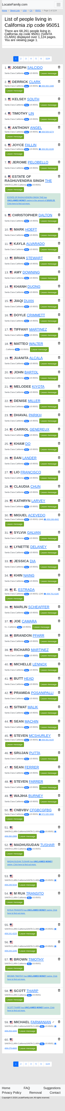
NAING (28, 575)
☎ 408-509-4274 (46, 132)
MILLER (34, 401)
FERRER (32, 767)
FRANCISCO (31, 472)
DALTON (45, 215)
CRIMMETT (36, 315)
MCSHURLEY (40, 736)
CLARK (35, 82)
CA (31, 11)
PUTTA (34, 753)
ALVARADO (35, 244)
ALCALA (36, 358)
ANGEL (36, 128)
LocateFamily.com (14, 4)
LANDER (29, 458)
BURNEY (35, 796)
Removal (35, 1092)
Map (26, 73)
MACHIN (31, 721)
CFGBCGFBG (41, 810)
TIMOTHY (36, 959)
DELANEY (38, 547)
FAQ (27, 1088)
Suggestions (52, 1088)
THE (48, 181)
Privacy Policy (11, 1092)
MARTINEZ (38, 329)
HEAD (29, 678)
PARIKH (35, 415)
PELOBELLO (38, 162)
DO (27, 444)
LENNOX (39, 664)
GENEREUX (39, 429)
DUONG (33, 287)
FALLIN (30, 145)
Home (4, 11)
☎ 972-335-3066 (46, 814)
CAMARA (29, 621)
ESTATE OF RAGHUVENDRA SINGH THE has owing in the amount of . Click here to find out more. (31, 200)
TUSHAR (47, 845)
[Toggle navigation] (58, 4)
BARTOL (31, 372)
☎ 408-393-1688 (46, 86)
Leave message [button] (49, 73)
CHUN (35, 486)
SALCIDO (35, 68)
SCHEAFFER (38, 607)
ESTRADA (26, 590)
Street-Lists (15, 11)
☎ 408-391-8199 (46, 149)
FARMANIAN (41, 1022)
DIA (33, 561)
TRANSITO (35, 893)
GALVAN (34, 532)
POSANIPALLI (42, 693)
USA (25, 11)
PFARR (38, 635)
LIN (31, 113)
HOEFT (31, 229)
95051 (38, 11)
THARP (32, 991)
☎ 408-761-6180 (51, 594)
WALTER (36, 344)
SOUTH (33, 99)
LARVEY (38, 501)
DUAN (29, 301)
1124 (48, 59)
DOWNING (31, 272)
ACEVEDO (36, 515)
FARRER (36, 781)
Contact (55, 1092)
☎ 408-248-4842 (51, 519)
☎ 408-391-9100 (46, 740)
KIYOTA (38, 386)
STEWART (34, 258)
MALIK (33, 707)
